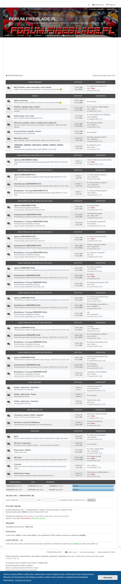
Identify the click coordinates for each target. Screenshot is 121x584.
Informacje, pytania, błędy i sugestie (28, 415)
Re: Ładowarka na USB (94, 123)
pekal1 (84, 544)
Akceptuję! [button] (107, 577)
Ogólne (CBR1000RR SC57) (25, 236)
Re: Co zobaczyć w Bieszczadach (98, 107)
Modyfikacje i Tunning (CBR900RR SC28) (30, 372)
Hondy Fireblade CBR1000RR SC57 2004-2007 (29, 241)
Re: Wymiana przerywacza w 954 (97, 282)
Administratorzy (26, 518)
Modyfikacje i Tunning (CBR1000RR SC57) (31, 252)
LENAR (92, 544)
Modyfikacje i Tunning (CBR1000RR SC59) (31, 221)
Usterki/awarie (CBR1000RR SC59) (27, 214)
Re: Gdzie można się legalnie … (97, 435)
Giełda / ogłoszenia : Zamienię (26, 401)
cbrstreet (56, 544)
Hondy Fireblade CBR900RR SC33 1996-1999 (54, 330)
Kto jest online (13, 506)
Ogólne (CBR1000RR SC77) (25, 175)
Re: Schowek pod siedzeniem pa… (98, 297)
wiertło (8, 544)
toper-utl (17, 544)
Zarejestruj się (26, 496)
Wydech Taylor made (93, 400)
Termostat (90, 326)
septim (93, 109)
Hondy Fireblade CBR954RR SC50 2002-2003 (54, 270)
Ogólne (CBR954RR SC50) (24, 268)
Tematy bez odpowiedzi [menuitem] (96, 9)
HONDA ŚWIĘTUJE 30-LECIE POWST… (100, 160)
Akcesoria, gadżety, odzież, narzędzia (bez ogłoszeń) (35, 123)
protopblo (94, 117)
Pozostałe (35, 431)
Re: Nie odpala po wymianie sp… (97, 304)
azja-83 (93, 336)
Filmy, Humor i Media (22, 450)
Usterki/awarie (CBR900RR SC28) (27, 365)
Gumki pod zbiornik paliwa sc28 (97, 356)
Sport (16, 436)
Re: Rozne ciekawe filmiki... (96, 449)
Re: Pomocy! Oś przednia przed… (98, 342)
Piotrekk (93, 269)
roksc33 (36, 544)
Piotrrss (93, 193)
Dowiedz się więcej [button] (23, 580)
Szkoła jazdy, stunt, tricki (24, 116)
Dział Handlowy (35, 382)
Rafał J (27, 527)
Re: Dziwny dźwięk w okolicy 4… (97, 175)
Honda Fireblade (35, 82)
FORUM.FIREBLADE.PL (33, 19)
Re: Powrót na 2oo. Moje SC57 (97, 86)
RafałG (93, 358)
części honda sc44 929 (94, 386)
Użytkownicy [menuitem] (38, 35)
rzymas (93, 465)
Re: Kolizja (90, 274)
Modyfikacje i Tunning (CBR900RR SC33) (30, 342)
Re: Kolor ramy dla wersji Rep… (97, 236)
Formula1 (18, 464)
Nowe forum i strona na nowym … (98, 414)
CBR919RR (95, 329)
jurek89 (93, 437)
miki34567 (94, 306)
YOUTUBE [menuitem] (20, 35)
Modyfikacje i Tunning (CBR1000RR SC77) (31, 191)
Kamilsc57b (95, 247)
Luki (92, 284)
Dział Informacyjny (35, 410)
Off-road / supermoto (22, 443)
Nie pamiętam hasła (65, 500)
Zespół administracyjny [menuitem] (52, 35)
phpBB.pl (30, 565)
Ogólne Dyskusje (21, 100)
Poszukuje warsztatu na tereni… (97, 137)
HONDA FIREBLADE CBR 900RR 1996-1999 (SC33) (35, 322)
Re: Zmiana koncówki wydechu (97, 191)
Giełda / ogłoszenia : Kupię (25, 394)
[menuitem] (68, 35)
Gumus (93, 344)
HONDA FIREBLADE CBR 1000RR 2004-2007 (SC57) (34, 232)
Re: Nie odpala (92, 364)
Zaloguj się (11, 496)
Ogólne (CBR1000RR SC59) (25, 205)
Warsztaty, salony (21, 138)
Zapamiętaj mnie (79, 500)
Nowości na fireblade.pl (94, 421)
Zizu (92, 402)
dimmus (93, 125)
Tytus (93, 88)
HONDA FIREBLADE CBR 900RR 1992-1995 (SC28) (35, 352)
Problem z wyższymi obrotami (96, 244)
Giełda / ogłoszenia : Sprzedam (26, 387)
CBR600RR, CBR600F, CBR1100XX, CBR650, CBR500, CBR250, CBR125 (39, 146)
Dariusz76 (94, 366)
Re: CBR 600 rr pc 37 (94, 145)
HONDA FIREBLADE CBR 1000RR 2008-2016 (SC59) (34, 201)
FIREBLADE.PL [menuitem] (9, 35)
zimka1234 (94, 177)
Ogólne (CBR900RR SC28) (24, 357)
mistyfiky (82, 535)
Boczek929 (94, 299)
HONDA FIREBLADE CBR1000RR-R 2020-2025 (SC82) (35, 155)
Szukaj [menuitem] (29, 35)
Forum (35, 96)
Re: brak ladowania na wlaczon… (98, 334)
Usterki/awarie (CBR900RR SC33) (27, 335)
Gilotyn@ (94, 139)
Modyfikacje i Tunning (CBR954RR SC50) (30, 282)
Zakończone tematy (22, 473)
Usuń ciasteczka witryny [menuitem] (87, 552)
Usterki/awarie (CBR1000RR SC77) (27, 184)
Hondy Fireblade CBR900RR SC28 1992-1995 (54, 359)
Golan (93, 147)
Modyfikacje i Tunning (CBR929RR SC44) (30, 312)
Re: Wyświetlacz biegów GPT (96, 221)
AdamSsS (66, 544)
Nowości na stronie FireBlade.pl (27, 422)
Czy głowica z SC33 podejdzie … (97, 372)
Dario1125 (94, 314)
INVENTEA (28, 568)
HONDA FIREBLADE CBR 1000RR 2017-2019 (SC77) (34, 170)
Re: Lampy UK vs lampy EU (96, 252)
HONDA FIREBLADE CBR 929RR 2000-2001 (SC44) (35, 293)
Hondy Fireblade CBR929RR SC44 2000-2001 (54, 300)
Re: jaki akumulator (93, 205)
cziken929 (46, 544)
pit (92, 255)
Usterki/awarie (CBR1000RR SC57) (27, 245)
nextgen (36, 568)
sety (88, 312)
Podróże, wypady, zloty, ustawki (27, 107)
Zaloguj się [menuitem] (111, 5)
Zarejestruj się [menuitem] (99, 5)
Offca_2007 (94, 216)
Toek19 (93, 374)
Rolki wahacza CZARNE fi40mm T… (98, 472)
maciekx (75, 544)
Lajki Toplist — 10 (14, 540)
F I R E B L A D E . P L (12, 558)
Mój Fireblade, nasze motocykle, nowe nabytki (32, 87)
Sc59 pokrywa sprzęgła (94, 213)
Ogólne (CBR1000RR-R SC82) (26, 160)
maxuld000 (94, 451)
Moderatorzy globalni (38, 518)
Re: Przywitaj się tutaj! (94, 456)
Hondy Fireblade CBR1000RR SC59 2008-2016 (29, 210)
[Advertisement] (60, 56)
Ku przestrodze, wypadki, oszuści (27, 131)
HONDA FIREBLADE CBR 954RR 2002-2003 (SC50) (35, 263)
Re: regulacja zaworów (94, 267)
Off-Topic (18, 457)
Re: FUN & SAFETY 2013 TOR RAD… (99, 115)
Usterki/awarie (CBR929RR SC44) (27, 305)
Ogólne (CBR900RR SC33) (24, 328)
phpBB (23, 563)
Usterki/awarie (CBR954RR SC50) (27, 275)
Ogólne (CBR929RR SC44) (24, 298)
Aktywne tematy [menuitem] (112, 9)
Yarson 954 (27, 544)
